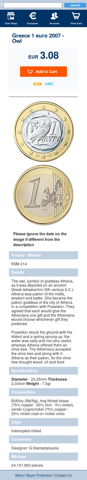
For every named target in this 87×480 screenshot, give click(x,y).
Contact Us (63, 475)
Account (54, 23)
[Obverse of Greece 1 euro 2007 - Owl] (43, 161)
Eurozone (32, 23)
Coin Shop (11, 23)
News (19, 475)
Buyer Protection (39, 475)
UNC (49, 84)
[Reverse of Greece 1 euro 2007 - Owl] (43, 225)
